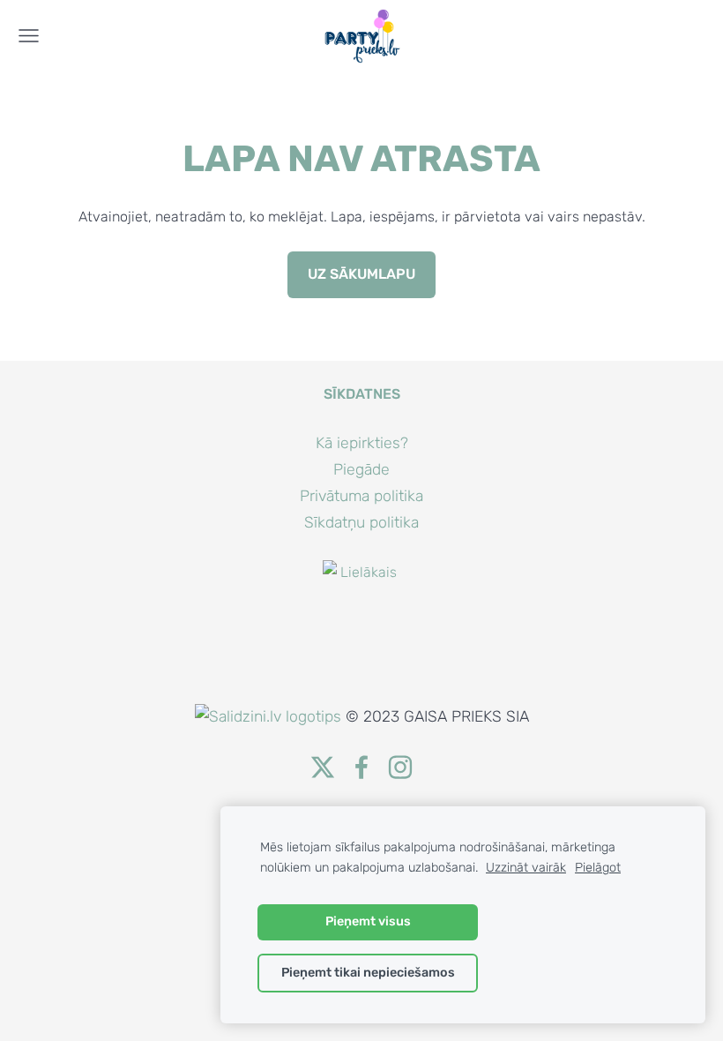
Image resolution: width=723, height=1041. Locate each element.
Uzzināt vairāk (526, 867)
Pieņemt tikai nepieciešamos (368, 972)
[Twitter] (322, 767)
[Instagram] (400, 767)
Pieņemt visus (368, 921)
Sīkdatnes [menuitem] (362, 394)
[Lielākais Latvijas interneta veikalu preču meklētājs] (361, 692)
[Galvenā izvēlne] (28, 35)
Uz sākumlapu (361, 274)
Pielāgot (598, 867)
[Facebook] (361, 767)
